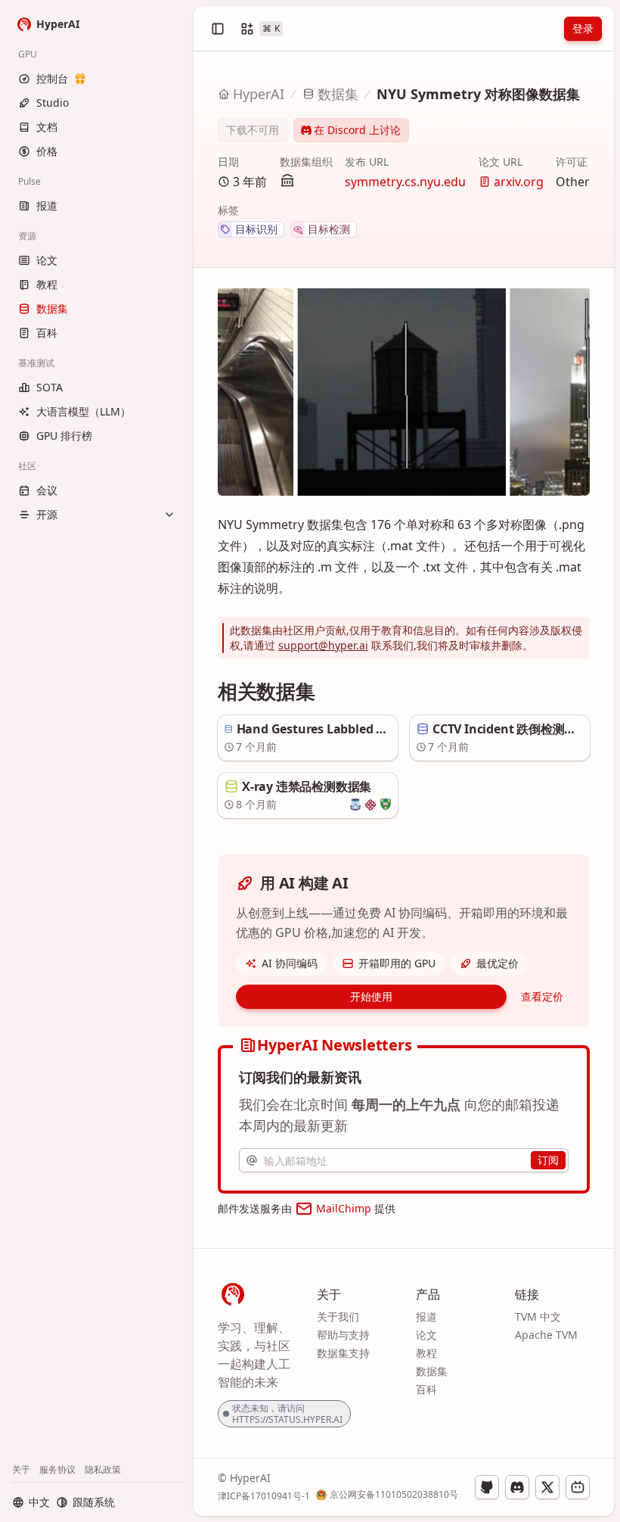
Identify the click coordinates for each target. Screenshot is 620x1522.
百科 (426, 1389)
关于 (21, 1469)
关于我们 (338, 1316)
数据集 (338, 94)
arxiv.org (519, 181)
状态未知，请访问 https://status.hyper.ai (287, 1414)
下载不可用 (252, 130)
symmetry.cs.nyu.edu (405, 181)
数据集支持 (343, 1353)
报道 (426, 1316)
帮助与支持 (343, 1334)
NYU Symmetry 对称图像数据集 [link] (478, 94)
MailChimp (343, 1208)
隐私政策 (103, 1469)
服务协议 (57, 1469)
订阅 (548, 1160)
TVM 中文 (538, 1316)
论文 (426, 1334)
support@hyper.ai (323, 645)
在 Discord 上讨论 (357, 130)
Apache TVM (546, 1334)
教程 (426, 1353)
